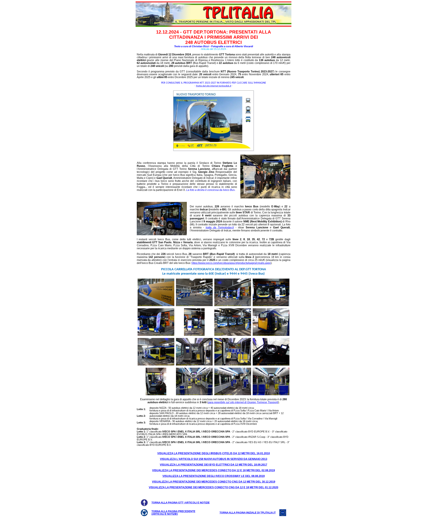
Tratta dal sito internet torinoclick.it (213, 86)
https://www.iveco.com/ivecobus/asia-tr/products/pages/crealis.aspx (231, 263)
